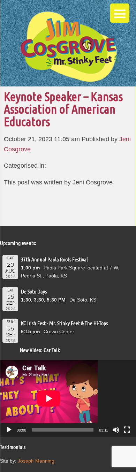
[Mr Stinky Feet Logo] (69, 47)
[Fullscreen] (126, 429)
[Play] (9, 429)
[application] (68, 398)
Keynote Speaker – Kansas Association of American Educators (63, 109)
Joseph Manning (36, 461)
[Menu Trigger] (119, 13)
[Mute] (115, 429)
